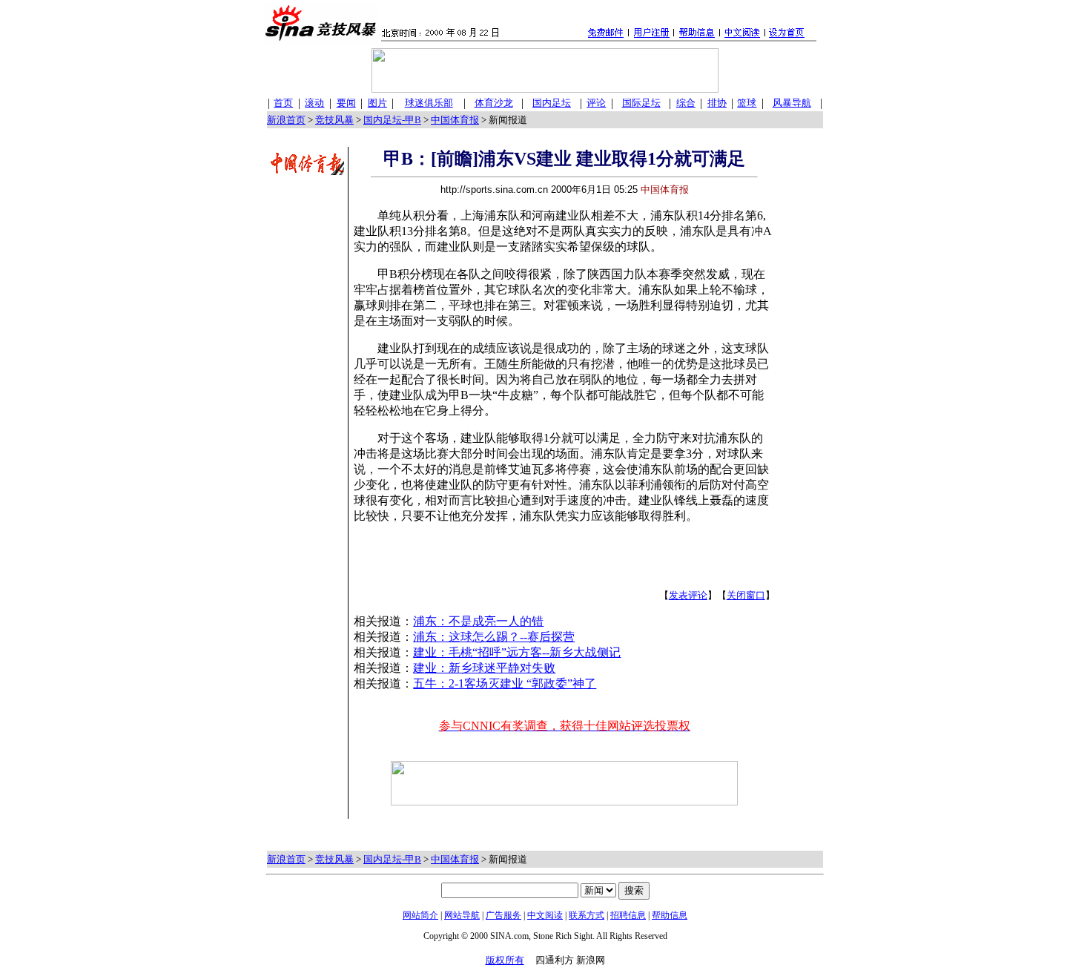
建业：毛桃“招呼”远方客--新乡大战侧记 (517, 652)
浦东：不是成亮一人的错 (478, 621)
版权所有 (505, 960)
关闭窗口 (746, 595)
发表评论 (688, 595)
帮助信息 (669, 915)
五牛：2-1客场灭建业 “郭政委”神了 (504, 683)
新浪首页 (286, 119)
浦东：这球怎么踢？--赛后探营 (494, 636)
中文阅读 (545, 915)
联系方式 (586, 915)
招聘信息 (628, 915)
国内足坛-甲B (392, 119)
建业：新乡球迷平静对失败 (484, 668)
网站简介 (420, 915)
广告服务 (503, 915)
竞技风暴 (334, 119)
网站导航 (462, 915)
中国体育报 (455, 119)
